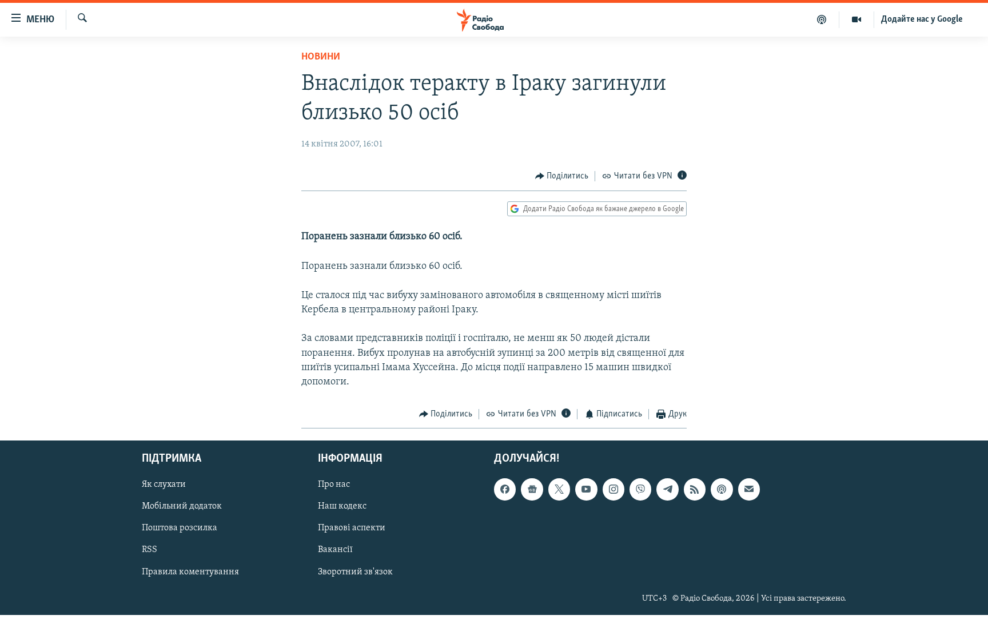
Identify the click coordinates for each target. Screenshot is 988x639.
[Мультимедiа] (856, 19)
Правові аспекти (351, 528)
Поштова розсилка (179, 528)
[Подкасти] (821, 19)
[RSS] (695, 489)
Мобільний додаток (182, 506)
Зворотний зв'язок (355, 571)
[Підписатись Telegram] (667, 489)
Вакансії (335, 549)
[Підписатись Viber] (640, 489)
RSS (149, 549)
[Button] (562, 176)
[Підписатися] (749, 489)
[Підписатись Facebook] (505, 489)
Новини (320, 57)
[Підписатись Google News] (532, 489)
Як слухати (164, 484)
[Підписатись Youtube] (586, 489)
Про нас (334, 484)
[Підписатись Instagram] (613, 489)
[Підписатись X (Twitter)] (559, 489)
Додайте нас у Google (922, 19)
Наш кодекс (342, 506)
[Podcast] (721, 489)
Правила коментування (190, 571)
